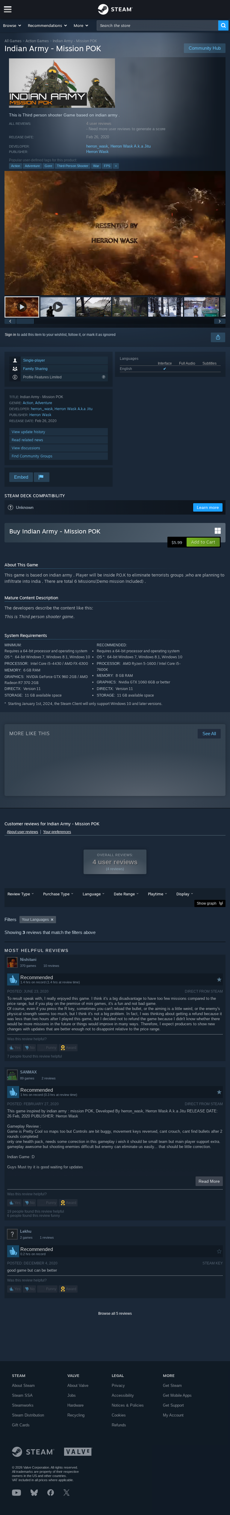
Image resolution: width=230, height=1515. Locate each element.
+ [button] (116, 166)
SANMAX (28, 1072)
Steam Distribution (28, 1415)
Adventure (32, 166)
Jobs (71, 1395)
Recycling (75, 1415)
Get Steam (172, 1385)
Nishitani (28, 959)
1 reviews (47, 1237)
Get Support (173, 1405)
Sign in (10, 335)
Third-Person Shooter (72, 166)
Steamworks (23, 1405)
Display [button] (182, 893)
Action (15, 166)
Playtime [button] (155, 893)
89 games (27, 1078)
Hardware (75, 1405)
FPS (107, 166)
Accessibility (123, 1395)
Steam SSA (22, 1395)
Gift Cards (21, 1425)
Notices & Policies (128, 1405)
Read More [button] (209, 1181)
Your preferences (57, 832)
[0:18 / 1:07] (114, 233)
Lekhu (25, 1231)
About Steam (23, 1385)
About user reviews (22, 832)
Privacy (118, 1385)
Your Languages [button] (35, 920)
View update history (28, 432)
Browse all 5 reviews (115, 1313)
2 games (26, 1237)
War (96, 166)
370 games (28, 965)
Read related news (27, 440)
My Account (173, 1415)
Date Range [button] (124, 893)
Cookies (119, 1415)
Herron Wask (97, 151)
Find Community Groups (32, 456)
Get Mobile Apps (177, 1395)
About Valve (77, 1385)
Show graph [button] (207, 903)
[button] (12, 25)
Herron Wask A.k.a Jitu (131, 146)
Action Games (37, 41)
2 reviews (49, 1078)
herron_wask (97, 146)
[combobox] (157, 25)
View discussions (26, 448)
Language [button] (92, 893)
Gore (48, 166)
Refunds (119, 1425)
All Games (13, 41)
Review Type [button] (18, 893)
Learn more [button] (208, 507)
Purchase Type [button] (56, 893)
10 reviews (51, 965)
